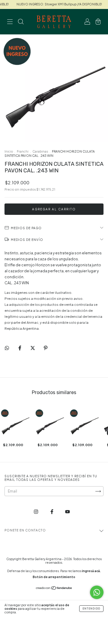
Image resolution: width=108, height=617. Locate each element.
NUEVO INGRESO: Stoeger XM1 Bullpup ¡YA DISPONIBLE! (57, 4)
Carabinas (40, 151)
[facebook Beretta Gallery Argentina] (52, 512)
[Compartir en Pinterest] (45, 348)
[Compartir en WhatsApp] (6, 348)
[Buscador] (21, 22)
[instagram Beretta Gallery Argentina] (36, 512)
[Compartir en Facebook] (20, 348)
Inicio (8, 151)
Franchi (22, 151)
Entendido (91, 608)
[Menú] (10, 22)
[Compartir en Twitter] (33, 348)
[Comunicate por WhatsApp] (97, 592)
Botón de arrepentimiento (54, 577)
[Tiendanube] (54, 588)
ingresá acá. (91, 571)
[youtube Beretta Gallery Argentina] (67, 512)
